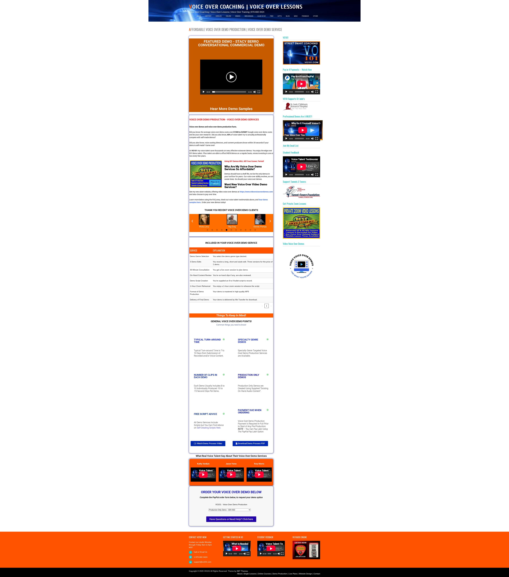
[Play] (203, 92)
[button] (231, 77)
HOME (199, 16)
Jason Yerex (231, 464)
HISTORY (208, 16)
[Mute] (254, 92)
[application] (231, 77)
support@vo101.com (202, 562)
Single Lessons (250, 574)
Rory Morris (259, 464)
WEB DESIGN (249, 16)
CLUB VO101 (261, 16)
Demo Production (280, 574)
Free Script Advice (205, 414)
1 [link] (266, 306)
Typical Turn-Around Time (207, 340)
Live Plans (293, 574)
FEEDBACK (305, 16)
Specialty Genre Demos (248, 340)
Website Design (305, 574)
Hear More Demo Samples (231, 109)
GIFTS (280, 16)
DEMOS (237, 16)
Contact (317, 574)
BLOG (288, 16)
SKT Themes (242, 571)
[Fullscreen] (259, 92)
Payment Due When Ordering (249, 411)
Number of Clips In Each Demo (205, 376)
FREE (271, 16)
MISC (296, 16)
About (239, 574)
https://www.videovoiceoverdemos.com (256, 192)
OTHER (315, 16)
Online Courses (264, 574)
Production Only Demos (248, 376)
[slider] (229, 92)
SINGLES (219, 16)
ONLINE (228, 16)
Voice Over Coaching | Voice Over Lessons (245, 6)
